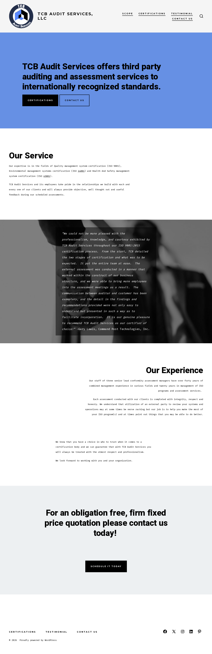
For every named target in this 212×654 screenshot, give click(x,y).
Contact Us (182, 18)
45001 (46, 176)
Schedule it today (106, 566)
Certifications (151, 13)
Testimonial (182, 13)
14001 (81, 171)
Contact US (74, 100)
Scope (127, 13)
